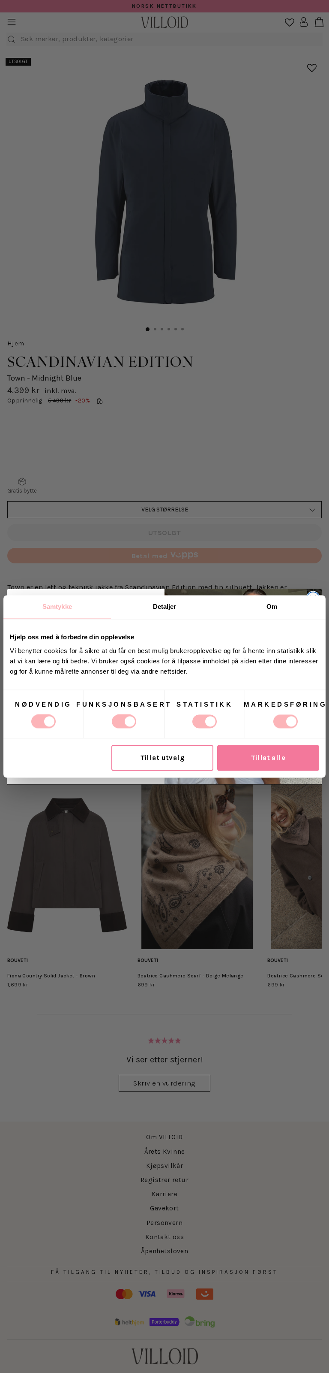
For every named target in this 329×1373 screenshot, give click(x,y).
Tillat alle (268, 758)
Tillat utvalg (163, 758)
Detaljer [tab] (164, 606)
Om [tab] (271, 606)
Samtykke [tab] (57, 606)
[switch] (124, 722)
